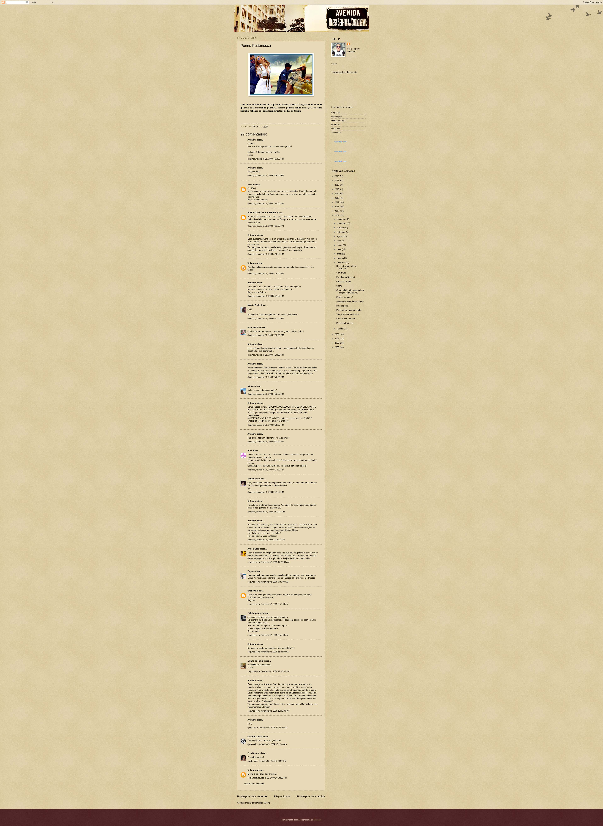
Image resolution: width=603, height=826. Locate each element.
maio (339, 249)
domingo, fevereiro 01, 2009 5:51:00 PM (265, 296)
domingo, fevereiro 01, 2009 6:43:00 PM (265, 318)
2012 (337, 202)
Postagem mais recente (252, 796)
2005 (337, 347)
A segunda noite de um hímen (350, 301)
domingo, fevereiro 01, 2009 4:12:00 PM (265, 254)
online (334, 64)
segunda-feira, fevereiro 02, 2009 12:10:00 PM (268, 671)
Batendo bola (342, 306)
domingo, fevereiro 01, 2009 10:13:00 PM (266, 512)
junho (339, 245)
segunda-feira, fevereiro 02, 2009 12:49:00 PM (268, 711)
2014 (337, 193)
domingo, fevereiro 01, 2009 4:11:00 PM (265, 226)
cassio (250, 184)
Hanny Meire (253, 327)
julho (339, 241)
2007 (337, 338)
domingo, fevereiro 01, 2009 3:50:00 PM (265, 203)
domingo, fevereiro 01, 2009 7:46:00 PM (265, 377)
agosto (340, 236)
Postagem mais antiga (311, 796)
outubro (340, 228)
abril (339, 254)
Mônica (251, 386)
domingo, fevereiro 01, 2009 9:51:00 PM (265, 492)
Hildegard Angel (338, 120)
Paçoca (251, 571)
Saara (339, 286)
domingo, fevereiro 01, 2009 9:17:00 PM (265, 470)
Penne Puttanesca (344, 323)
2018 (337, 176)
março (340, 258)
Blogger (317, 820)
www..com (340, 142)
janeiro (340, 329)
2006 (337, 343)
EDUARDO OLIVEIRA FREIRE (261, 212)
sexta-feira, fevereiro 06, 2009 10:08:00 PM (267, 778)
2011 (337, 206)
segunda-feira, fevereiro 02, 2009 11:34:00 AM (268, 652)
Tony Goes (336, 132)
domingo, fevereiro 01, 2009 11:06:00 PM (266, 540)
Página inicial (282, 796)
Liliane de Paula (255, 661)
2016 (337, 185)
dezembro (342, 219)
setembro (341, 232)
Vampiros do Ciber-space (347, 314)
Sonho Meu (253, 479)
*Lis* (249, 451)
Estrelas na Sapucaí (345, 277)
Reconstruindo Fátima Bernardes (346, 267)
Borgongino (336, 116)
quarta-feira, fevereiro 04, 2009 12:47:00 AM (267, 727)
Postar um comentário (254, 783)
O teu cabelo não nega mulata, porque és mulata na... (350, 291)
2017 (337, 180)
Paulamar (335, 128)
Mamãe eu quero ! (344, 297)
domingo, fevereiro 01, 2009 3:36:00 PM (265, 175)
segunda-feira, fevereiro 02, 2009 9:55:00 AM (267, 635)
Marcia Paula (253, 305)
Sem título (341, 273)
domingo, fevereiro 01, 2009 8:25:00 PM (265, 425)
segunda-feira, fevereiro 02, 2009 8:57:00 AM (267, 604)
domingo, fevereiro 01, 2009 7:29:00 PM (265, 355)
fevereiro (341, 262)
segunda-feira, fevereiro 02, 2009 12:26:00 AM (268, 562)
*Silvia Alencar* (255, 613)
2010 (337, 211)
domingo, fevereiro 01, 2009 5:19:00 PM (265, 273)
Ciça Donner (253, 753)
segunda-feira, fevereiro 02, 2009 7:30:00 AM (267, 582)
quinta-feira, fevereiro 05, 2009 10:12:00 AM (267, 744)
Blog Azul (335, 112)
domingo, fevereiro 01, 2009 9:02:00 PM (265, 441)
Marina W (335, 124)
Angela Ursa (253, 549)
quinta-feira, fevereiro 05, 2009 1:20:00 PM (266, 761)
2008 (337, 334)
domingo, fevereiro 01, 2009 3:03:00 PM (265, 159)
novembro (342, 223)
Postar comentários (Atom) (257, 803)
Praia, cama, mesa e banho (348, 310)
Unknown (252, 263)
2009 (337, 215)
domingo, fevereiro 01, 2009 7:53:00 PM (265, 394)
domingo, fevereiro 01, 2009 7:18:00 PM (265, 335)
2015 (337, 189)
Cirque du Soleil (343, 281)
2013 (337, 198)
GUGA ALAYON (254, 736)
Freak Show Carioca (345, 319)
